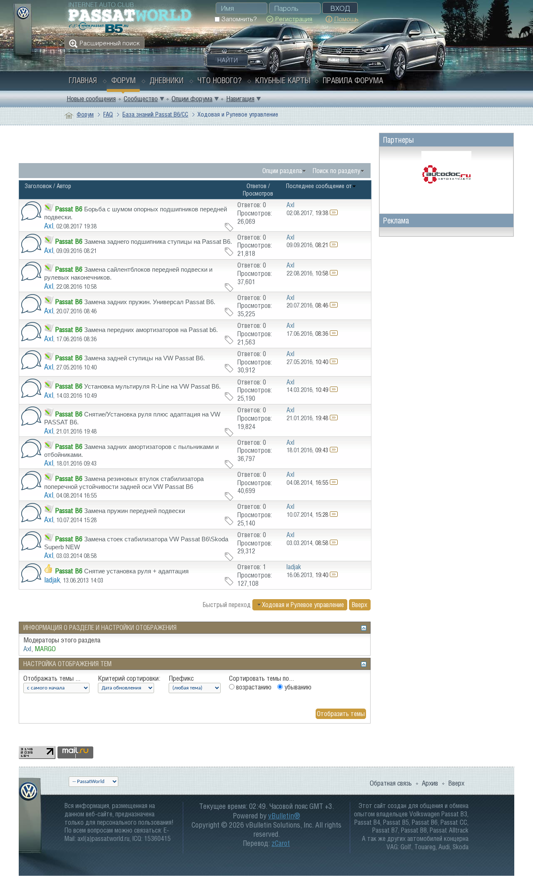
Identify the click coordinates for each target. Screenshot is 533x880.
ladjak (52, 579)
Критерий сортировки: (129, 678)
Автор (64, 185)
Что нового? (219, 80)
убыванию (297, 687)
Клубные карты (283, 80)
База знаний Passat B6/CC (155, 114)
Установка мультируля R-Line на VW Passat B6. (152, 386)
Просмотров (258, 193)
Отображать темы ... (51, 678)
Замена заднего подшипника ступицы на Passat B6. (158, 241)
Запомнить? (238, 18)
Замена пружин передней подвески (134, 510)
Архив (430, 783)
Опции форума (192, 98)
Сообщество (141, 98)
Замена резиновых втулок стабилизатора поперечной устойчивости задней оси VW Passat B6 (124, 482)
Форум (123, 80)
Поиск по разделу (336, 170)
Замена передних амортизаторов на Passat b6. (151, 329)
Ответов (256, 185)
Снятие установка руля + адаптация (136, 571)
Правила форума (353, 80)
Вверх (359, 604)
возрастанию (252, 687)
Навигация (240, 98)
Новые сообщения (91, 98)
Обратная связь (391, 783)
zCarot (280, 843)
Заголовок (38, 185)
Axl (48, 225)
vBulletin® (284, 815)
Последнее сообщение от (318, 185)
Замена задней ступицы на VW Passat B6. (144, 358)
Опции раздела (282, 170)
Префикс (181, 678)
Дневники (166, 80)
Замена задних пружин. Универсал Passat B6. (149, 301)
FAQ (108, 114)
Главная (83, 80)
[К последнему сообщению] (334, 212)
